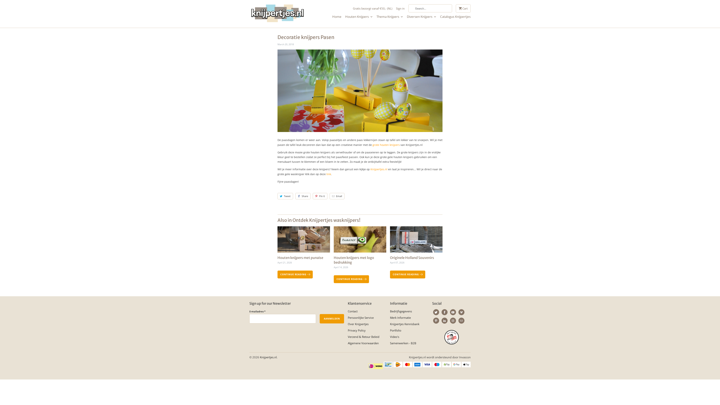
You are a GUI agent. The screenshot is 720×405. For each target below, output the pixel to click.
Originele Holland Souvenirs (412, 258)
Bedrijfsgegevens (401, 311)
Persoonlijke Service (361, 318)
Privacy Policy (357, 330)
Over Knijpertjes (358, 324)
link (328, 174)
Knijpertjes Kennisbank (404, 324)
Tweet (287, 196)
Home (336, 17)
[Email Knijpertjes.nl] (461, 321)
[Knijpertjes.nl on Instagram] (453, 321)
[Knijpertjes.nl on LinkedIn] (445, 321)
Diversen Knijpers (420, 17)
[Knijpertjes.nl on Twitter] (436, 312)
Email (339, 196)
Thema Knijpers (388, 17)
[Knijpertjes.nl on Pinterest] (436, 321)
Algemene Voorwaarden (363, 343)
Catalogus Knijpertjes (455, 17)
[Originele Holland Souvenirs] (416, 240)
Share (305, 196)
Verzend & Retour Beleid (363, 337)
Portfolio (395, 330)
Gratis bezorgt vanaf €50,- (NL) (372, 8)
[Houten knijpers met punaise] (304, 240)
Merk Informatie (400, 318)
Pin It (322, 196)
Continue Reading (293, 274)
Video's (394, 337)
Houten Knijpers (357, 17)
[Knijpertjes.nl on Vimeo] (461, 312)
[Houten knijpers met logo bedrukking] (360, 240)
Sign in (400, 8)
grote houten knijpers (386, 145)
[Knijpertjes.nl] (277, 14)
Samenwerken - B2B (403, 343)
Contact (353, 311)
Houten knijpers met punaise (300, 258)
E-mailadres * (257, 311)
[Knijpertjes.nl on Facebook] (445, 312)
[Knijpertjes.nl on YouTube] (453, 312)
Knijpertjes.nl (378, 169)
